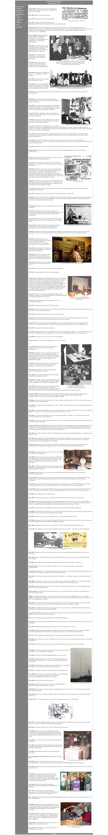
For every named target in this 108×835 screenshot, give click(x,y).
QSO (18, 15)
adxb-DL (18, 24)
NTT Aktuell (19, 8)
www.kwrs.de (32, 792)
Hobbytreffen (19, 12)
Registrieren (19, 22)
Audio (18, 18)
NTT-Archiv (19, 17)
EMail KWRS (19, 27)
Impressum (54, 833)
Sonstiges (19, 20)
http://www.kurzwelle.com (56, 723)
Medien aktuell (20, 19)
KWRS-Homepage (20, 6)
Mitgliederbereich (20, 14)
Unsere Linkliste (20, 10)
